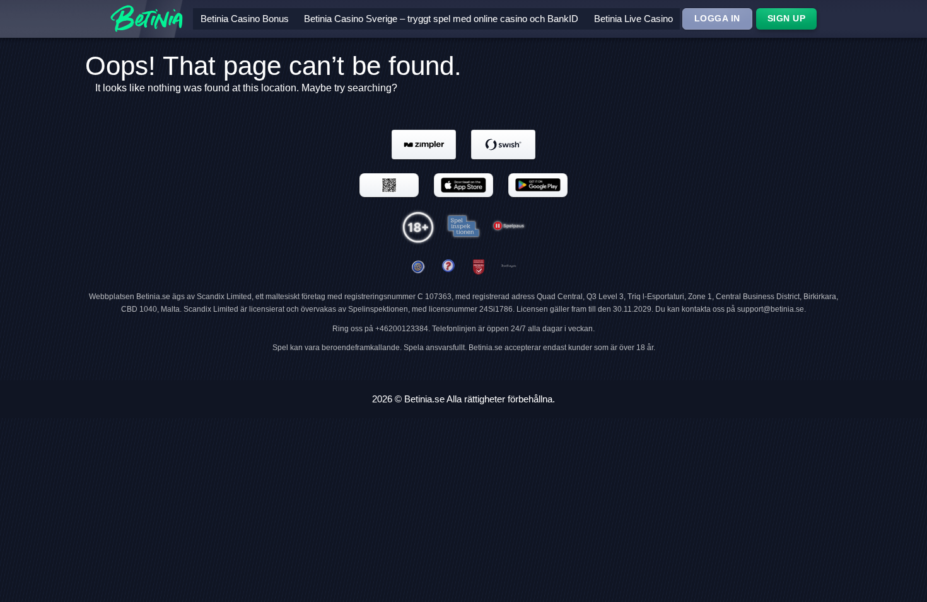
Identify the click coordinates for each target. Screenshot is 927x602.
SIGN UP (786, 18)
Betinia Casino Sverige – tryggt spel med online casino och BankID (441, 18)
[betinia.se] (448, 267)
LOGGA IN (717, 18)
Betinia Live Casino (633, 18)
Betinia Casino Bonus (245, 18)
